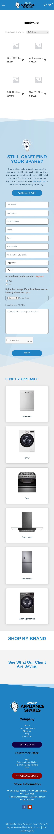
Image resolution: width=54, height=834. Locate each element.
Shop (27, 767)
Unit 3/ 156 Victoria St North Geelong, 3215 (28, 791)
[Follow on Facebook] (24, 807)
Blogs (27, 759)
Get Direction (28, 799)
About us (27, 731)
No (10, 284)
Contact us (27, 736)
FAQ (27, 733)
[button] (23, 60)
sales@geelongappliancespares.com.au (27, 797)
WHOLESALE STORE (27, 775)
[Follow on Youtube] (30, 807)
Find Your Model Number (27, 765)
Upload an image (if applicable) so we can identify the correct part (26, 291)
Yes (10, 280)
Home (27, 725)
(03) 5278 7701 (39, 181)
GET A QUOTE (27, 744)
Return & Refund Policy (27, 762)
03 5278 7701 (28, 192)
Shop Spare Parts (27, 728)
